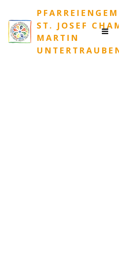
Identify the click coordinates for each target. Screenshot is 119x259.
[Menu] (105, 31)
